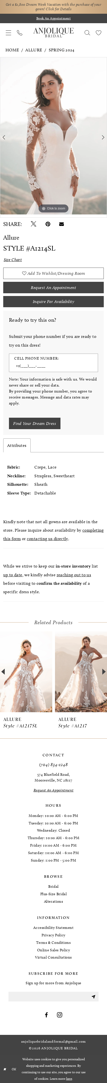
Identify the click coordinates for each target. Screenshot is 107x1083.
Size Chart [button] (13, 259)
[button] (8, 33)
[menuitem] (8, 33)
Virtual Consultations (53, 957)
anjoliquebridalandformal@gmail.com (53, 1042)
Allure (33, 49)
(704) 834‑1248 (53, 764)
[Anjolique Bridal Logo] (53, 32)
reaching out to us (74, 574)
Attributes (17, 445)
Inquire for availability (53, 301)
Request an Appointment (53, 287)
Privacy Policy (53, 935)
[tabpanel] (53, 135)
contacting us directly (47, 538)
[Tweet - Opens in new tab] (34, 224)
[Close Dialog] (4, 1069)
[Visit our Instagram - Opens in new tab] (60, 1015)
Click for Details (58, 9)
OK (14, 1069)
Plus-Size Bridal (53, 894)
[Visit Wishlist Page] (98, 33)
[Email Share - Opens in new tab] (61, 224)
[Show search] (87, 33)
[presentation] (26, 671)
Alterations (53, 901)
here (69, 1079)
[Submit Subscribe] (93, 996)
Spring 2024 (62, 49)
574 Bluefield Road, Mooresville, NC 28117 (53, 777)
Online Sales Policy (53, 950)
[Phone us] (19, 33)
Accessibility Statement (53, 927)
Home (12, 49)
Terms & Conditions (53, 942)
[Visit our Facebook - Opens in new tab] (46, 1015)
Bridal (53, 886)
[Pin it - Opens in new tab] (48, 224)
